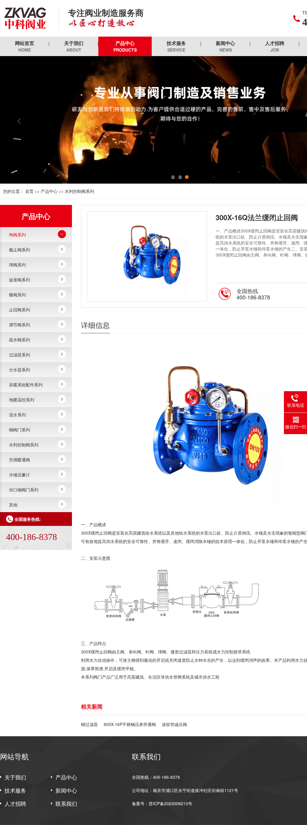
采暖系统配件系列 (26, 385)
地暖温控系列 (21, 400)
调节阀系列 (19, 325)
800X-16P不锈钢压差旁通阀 (130, 724)
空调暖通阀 (19, 460)
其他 (13, 505)
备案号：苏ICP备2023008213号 (162, 803)
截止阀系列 (19, 250)
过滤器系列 (19, 355)
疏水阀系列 (19, 340)
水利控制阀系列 (79, 191)
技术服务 (176, 46)
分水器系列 (19, 370)
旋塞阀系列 (19, 280)
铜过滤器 (89, 724)
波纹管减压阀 (174, 724)
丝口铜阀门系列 (23, 490)
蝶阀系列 (17, 295)
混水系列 (17, 415)
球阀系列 (17, 265)
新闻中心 (225, 46)
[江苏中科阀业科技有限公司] (25, 18)
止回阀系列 (19, 310)
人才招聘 (274, 46)
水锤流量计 (19, 475)
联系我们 (66, 803)
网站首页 (24, 46)
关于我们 (73, 46)
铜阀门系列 (19, 430)
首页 (29, 191)
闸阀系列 (17, 235)
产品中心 (125, 46)
